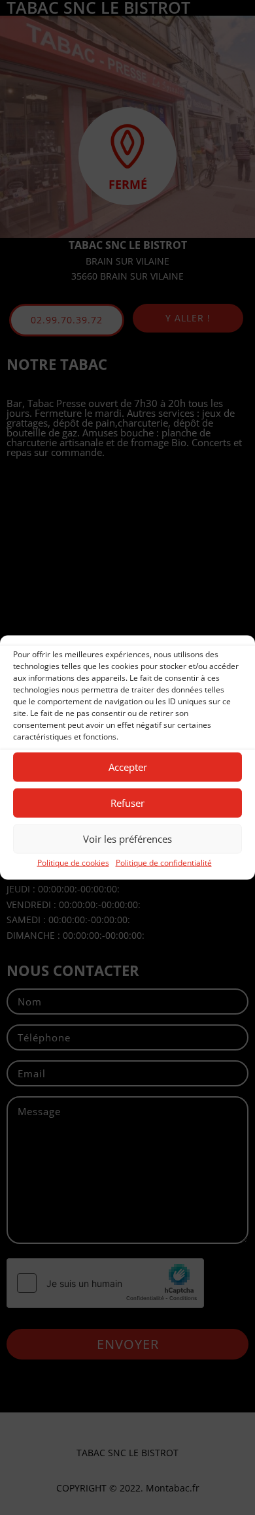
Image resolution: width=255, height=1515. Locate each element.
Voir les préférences (127, 838)
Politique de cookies (73, 862)
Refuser (127, 802)
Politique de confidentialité (164, 862)
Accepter (128, 767)
